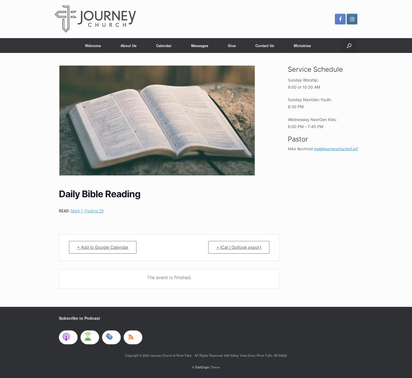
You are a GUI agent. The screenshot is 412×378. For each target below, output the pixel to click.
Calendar (164, 45)
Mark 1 (77, 211)
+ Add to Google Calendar (102, 247)
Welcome (93, 45)
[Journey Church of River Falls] (95, 19)
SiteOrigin (202, 367)
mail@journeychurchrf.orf (336, 149)
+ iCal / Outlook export (238, 247)
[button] (349, 45)
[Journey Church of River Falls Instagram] (352, 19)
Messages (199, 45)
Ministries (302, 45)
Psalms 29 (94, 211)
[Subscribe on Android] (89, 337)
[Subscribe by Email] (111, 337)
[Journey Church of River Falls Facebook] (340, 19)
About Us (128, 45)
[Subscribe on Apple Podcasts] (68, 337)
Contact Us (264, 45)
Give (232, 45)
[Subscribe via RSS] (133, 337)
